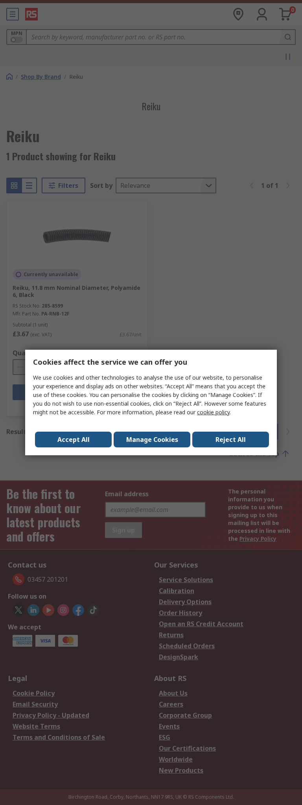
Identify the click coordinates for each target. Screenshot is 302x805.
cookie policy (213, 412)
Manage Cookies (152, 439)
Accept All (73, 439)
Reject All (230, 439)
